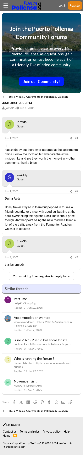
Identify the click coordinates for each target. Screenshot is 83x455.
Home (6, 435)
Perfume (20, 299)
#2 (76, 191)
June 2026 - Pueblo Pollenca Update (41, 340)
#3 (76, 257)
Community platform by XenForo (38, 443)
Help (67, 431)
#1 (76, 138)
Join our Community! (41, 81)
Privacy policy (51, 431)
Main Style (13, 424)
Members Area (33, 385)
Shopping (30, 303)
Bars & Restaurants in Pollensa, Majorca (47, 344)
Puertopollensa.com (14, 446)
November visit (25, 381)
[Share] (71, 138)
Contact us (10, 431)
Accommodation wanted (32, 317)
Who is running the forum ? (34, 358)
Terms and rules (30, 431)
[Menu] (6, 5)
